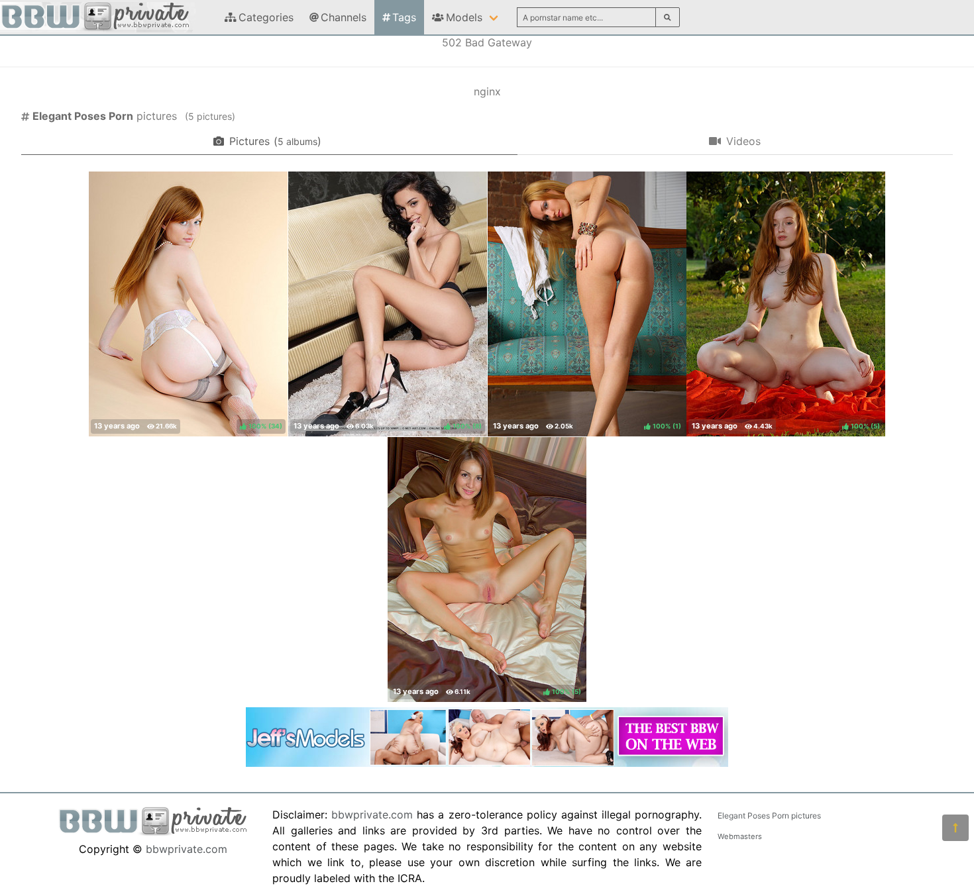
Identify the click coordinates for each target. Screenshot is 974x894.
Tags (404, 17)
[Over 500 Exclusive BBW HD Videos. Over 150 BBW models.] (487, 763)
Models (464, 17)
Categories (266, 17)
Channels (343, 17)
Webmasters (740, 836)
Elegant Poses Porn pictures (769, 815)
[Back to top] (955, 828)
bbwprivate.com (186, 849)
